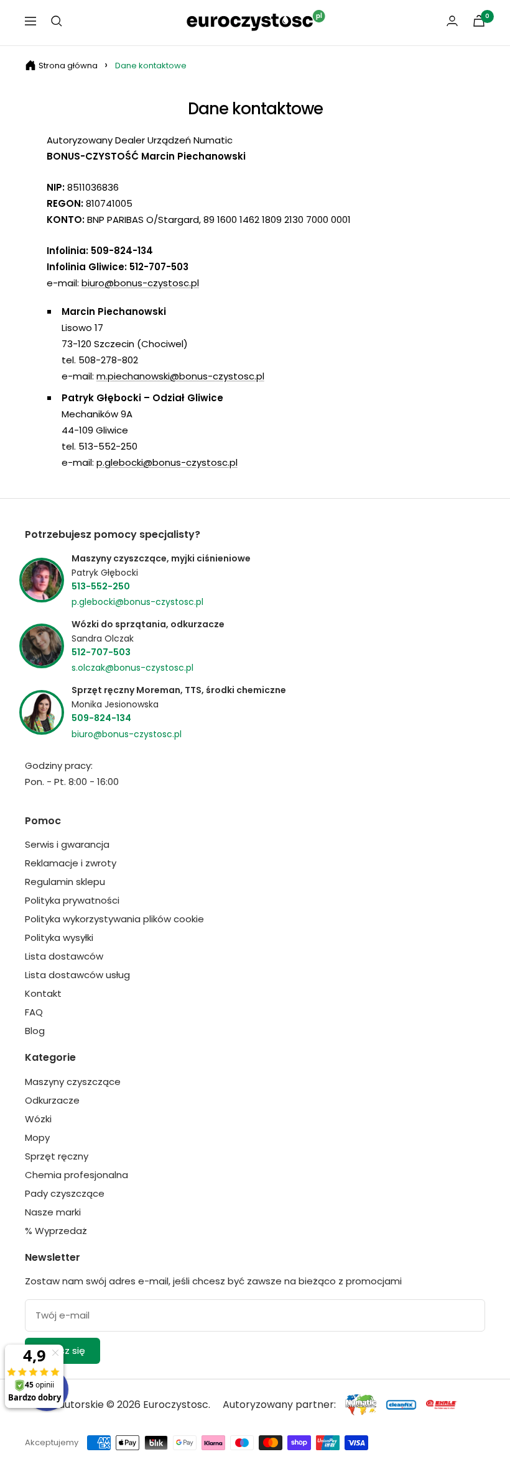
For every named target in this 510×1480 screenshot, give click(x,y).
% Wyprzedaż (56, 1230)
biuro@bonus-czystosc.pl (140, 282)
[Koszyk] (479, 21)
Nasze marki (53, 1212)
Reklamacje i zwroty (70, 862)
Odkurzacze (52, 1100)
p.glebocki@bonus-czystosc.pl (167, 462)
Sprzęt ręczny (56, 1156)
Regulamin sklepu (65, 881)
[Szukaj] (56, 21)
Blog (35, 1030)
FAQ (34, 1012)
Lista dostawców (64, 956)
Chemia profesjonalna (76, 1174)
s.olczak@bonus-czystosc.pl (132, 667)
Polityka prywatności (72, 900)
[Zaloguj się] (452, 21)
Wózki (38, 1118)
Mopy (37, 1137)
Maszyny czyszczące (73, 1081)
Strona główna (68, 65)
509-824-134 (101, 718)
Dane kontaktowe (151, 65)
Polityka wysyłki (59, 937)
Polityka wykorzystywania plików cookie (114, 918)
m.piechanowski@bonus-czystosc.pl (180, 376)
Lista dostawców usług (77, 974)
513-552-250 (101, 586)
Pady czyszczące (64, 1193)
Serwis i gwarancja (67, 844)
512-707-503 (101, 652)
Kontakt (43, 993)
